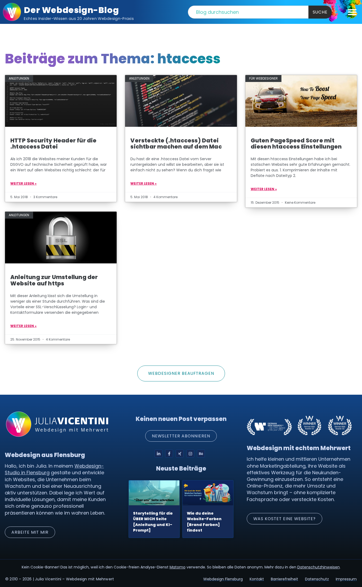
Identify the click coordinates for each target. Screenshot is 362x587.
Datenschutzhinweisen (318, 567)
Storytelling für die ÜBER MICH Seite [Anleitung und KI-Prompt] (153, 522)
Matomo (178, 567)
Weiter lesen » (23, 183)
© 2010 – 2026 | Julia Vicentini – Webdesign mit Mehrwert (59, 579)
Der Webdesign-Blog (71, 10)
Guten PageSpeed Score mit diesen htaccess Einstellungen (296, 143)
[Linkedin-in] (158, 454)
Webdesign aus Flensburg (45, 455)
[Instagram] (190, 454)
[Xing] (180, 454)
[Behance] (201, 454)
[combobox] (248, 12)
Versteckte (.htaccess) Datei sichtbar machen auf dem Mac (176, 143)
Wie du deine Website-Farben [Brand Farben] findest (204, 522)
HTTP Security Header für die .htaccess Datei (53, 143)
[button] (352, 12)
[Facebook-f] (169, 454)
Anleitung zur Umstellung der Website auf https (54, 280)
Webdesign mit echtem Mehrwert (299, 448)
